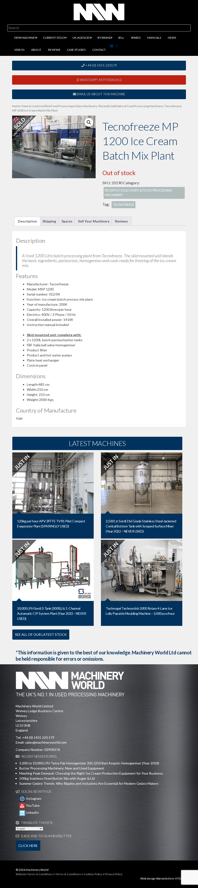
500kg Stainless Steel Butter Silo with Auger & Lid (57, 778)
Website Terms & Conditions (34, 874)
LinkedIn (32, 812)
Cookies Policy (93, 874)
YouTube (32, 805)
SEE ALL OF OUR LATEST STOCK (41, 634)
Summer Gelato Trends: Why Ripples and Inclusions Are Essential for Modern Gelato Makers (89, 783)
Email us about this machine (100, 94)
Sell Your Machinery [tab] (93, 221)
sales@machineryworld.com (46, 742)
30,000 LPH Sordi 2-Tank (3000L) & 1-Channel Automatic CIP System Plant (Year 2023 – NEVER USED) (51, 613)
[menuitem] (25, 37)
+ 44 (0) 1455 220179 (101, 65)
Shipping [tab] (49, 221)
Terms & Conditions (68, 874)
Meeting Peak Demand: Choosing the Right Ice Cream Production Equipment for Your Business (91, 773)
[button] (89, 122)
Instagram (33, 798)
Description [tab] (27, 221)
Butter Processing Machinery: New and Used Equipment (61, 768)
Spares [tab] (67, 221)
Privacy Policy (113, 874)
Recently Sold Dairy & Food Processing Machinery (131, 106)
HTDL (178, 878)
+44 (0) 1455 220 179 (38, 737)
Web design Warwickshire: (157, 878)
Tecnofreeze (123, 205)
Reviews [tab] (121, 221)
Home (16, 106)
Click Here (28, 846)
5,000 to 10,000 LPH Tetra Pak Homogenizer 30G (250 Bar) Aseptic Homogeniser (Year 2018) (89, 763)
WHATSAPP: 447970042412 (100, 80)
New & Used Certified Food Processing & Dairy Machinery (59, 106)
